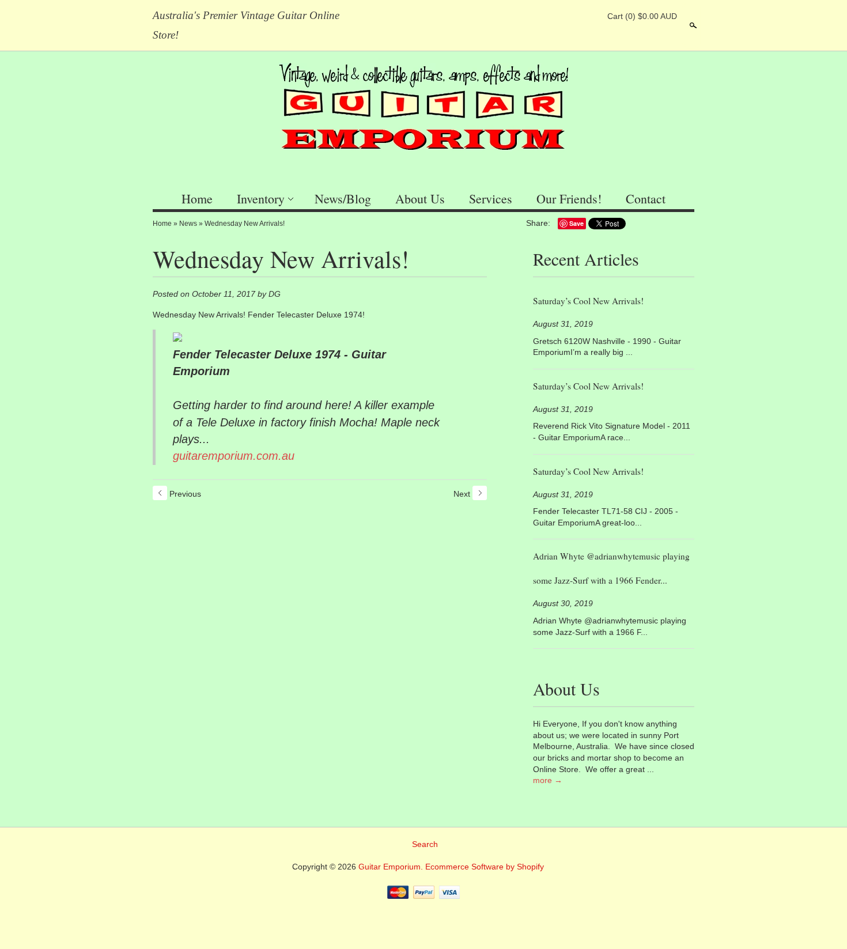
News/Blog (343, 198)
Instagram (590, 16)
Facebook (551, 16)
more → (547, 780)
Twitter (570, 16)
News (188, 224)
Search (692, 25)
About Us (420, 198)
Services (490, 198)
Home (197, 198)
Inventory (261, 198)
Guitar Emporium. (391, 866)
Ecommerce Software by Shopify (484, 866)
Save (576, 223)
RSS (531, 16)
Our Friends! (569, 198)
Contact (646, 198)
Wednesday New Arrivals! (245, 224)
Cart (642, 16)
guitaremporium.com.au (233, 455)
